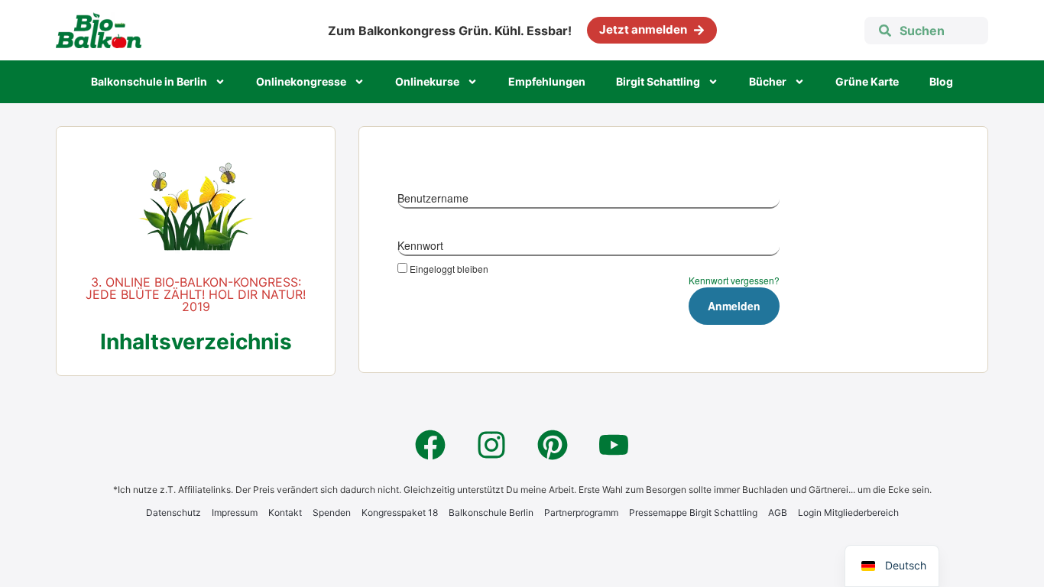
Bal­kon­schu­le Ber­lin (491, 512)
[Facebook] (430, 444)
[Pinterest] (552, 444)
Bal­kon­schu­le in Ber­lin (149, 81)
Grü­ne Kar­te (867, 81)
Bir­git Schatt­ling (658, 81)
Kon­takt (285, 512)
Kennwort (420, 245)
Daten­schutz (173, 512)
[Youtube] (613, 444)
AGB (777, 512)
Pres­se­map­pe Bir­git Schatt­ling (693, 512)
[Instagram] (491, 444)
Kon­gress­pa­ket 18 (400, 512)
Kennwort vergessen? (734, 280)
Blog (941, 81)
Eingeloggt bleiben (449, 268)
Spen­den (332, 512)
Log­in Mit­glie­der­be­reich (848, 512)
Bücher (767, 81)
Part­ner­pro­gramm (581, 512)
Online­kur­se (427, 81)
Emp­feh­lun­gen (546, 81)
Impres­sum (235, 512)
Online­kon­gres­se (301, 81)
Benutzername (433, 198)
